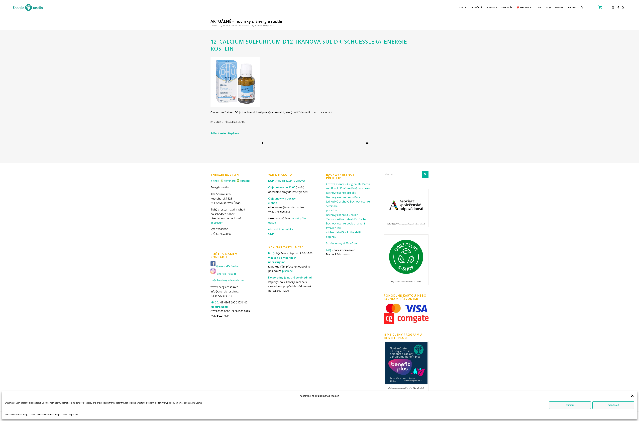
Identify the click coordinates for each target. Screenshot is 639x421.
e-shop (215, 181)
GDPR (271, 234)
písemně (287, 271)
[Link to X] (623, 7)
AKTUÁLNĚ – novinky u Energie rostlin (247, 21)
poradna (245, 181)
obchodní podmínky (280, 229)
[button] (632, 395)
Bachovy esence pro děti (341, 193)
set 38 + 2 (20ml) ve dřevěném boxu (348, 188)
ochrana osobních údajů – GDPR (20, 414)
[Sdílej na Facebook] (263, 143)
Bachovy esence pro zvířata (343, 197)
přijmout (570, 405)
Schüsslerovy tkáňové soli (342, 243)
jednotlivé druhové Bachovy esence (348, 201)
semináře (230, 181)
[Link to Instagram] (613, 7)
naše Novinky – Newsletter (227, 280)
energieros (238, 121)
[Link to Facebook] (618, 7)
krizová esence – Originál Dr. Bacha (348, 184)
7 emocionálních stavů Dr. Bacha (346, 219)
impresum (74, 414)
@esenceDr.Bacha (227, 266)
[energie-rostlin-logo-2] (28, 7)
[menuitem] (462, 7)
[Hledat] (582, 7)
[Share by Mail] (368, 143)
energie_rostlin (226, 274)
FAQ (328, 250)
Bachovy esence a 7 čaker (342, 215)
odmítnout (613, 405)
